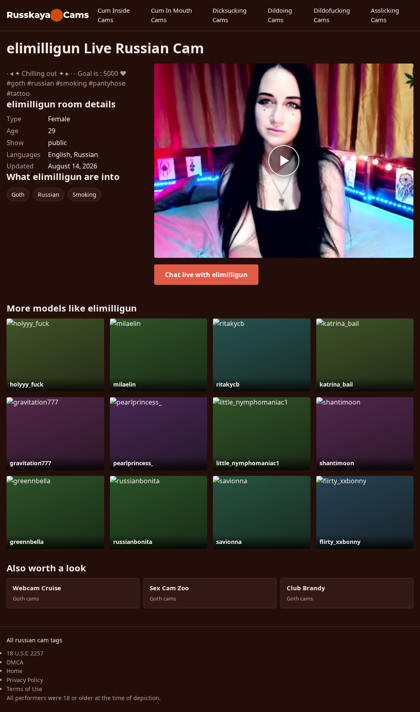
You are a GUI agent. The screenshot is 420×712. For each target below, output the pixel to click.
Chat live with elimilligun (206, 274)
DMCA (15, 662)
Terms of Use (24, 689)
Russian (48, 194)
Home (15, 671)
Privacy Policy (25, 680)
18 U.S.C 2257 (25, 653)
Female (59, 118)
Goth (18, 194)
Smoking (84, 194)
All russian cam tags (34, 640)
